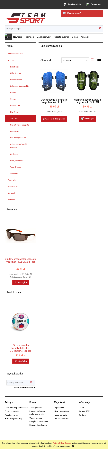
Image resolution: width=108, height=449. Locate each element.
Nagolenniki (15, 105)
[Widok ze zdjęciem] (92, 60)
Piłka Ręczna (15, 73)
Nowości (11, 193)
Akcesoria (14, 173)
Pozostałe (12, 180)
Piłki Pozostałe (16, 80)
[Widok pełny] (99, 60)
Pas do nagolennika (18, 138)
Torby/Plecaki (15, 167)
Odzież (13, 93)
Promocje (11, 200)
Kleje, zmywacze (16, 161)
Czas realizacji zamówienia (16, 407)
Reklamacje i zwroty (13, 418)
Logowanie (59, 407)
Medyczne (14, 154)
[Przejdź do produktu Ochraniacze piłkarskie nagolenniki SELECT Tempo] (87, 82)
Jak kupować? (35, 407)
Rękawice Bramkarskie (19, 86)
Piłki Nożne (14, 67)
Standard (13, 118)
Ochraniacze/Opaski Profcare (18, 146)
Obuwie (13, 99)
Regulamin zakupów (38, 425)
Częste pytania (35, 418)
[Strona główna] (26, 17)
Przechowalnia (60, 415)
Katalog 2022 (84, 411)
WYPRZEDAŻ (13, 187)
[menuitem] (17, 37)
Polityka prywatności (38, 421)
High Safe (14, 112)
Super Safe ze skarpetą (19, 125)
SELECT (11, 60)
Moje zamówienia (61, 411)
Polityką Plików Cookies (62, 443)
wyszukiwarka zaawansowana (24, 387)
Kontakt (82, 415)
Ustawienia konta (61, 418)
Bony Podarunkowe (15, 54)
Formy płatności (12, 411)
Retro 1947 (14, 131)
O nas (81, 407)
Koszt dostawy (11, 415)
